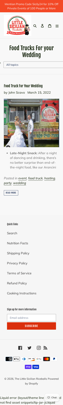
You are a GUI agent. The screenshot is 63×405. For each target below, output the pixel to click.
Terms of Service (19, 273)
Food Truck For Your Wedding (23, 86)
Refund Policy (17, 283)
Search (12, 233)
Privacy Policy (17, 263)
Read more (11, 192)
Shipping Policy (18, 253)
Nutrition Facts (17, 243)
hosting (49, 178)
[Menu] (57, 25)
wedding (19, 183)
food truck (35, 178)
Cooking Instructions (21, 293)
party (8, 183)
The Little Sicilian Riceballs (31, 378)
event (22, 178)
